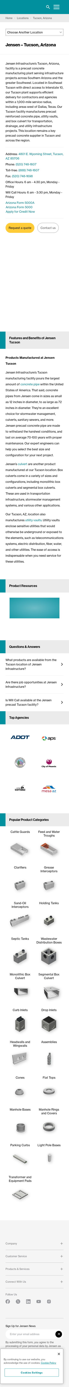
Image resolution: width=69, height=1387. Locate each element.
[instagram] (49, 1301)
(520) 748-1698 (22, 176)
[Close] (59, 1354)
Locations (23, 18)
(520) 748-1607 (26, 164)
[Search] (48, 7)
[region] (31, 1366)
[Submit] (58, 1334)
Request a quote (20, 228)
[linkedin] (28, 1301)
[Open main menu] (56, 7)
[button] (34, 664)
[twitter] (18, 1301)
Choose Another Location (25, 32)
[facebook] (8, 1301)
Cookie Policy (48, 1362)
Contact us (48, 228)
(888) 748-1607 (28, 170)
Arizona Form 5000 (19, 207)
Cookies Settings (32, 1372)
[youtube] (39, 1301)
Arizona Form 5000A (20, 203)
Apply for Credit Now (20, 211)
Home (9, 18)
